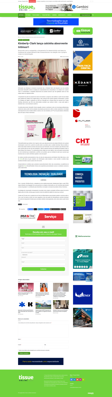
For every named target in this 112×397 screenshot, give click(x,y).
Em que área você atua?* (27, 252)
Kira (25, 166)
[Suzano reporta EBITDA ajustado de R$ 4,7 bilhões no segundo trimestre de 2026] (43, 304)
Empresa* (23, 257)
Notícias (21, 15)
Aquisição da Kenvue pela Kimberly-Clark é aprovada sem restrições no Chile (25, 311)
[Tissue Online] (27, 7)
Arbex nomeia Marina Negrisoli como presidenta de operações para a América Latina (42, 294)
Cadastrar (43, 269)
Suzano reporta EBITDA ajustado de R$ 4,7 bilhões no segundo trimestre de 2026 (43, 311)
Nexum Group (61, 15)
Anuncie (69, 15)
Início (20, 37)
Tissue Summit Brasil (86, 15)
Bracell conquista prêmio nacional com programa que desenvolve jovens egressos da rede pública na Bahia (57, 1)
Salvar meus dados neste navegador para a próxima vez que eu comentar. (34, 350)
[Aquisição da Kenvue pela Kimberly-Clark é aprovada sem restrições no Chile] (26, 304)
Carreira (54, 15)
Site (45, 344)
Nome (19, 339)
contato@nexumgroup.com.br (75, 387)
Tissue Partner (46, 15)
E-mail (19, 344)
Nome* (23, 238)
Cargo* (22, 262)
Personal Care (26, 39)
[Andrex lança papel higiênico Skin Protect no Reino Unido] (26, 287)
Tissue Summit (36, 15)
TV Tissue (28, 15)
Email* (22, 243)
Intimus (21, 159)
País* (22, 247)
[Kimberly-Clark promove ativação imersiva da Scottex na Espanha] (61, 304)
